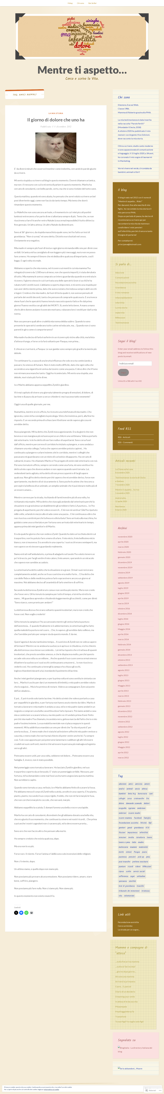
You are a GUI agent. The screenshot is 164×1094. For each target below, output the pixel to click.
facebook (138, 818)
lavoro (149, 837)
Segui (123, 372)
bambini (122, 793)
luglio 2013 (123, 675)
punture (122, 866)
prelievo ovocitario (140, 861)
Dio (147, 798)
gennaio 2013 (124, 706)
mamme (133, 847)
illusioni (122, 832)
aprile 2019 (123, 598)
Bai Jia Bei (92, 3)
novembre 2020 (125, 536)
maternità (119, 312)
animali (130, 788)
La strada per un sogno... (129, 929)
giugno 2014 (123, 624)
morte (121, 852)
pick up (141, 856)
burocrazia (142, 793)
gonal (129, 827)
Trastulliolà (120, 1016)
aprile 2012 (123, 752)
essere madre (134, 813)
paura (144, 852)
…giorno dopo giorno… (125, 971)
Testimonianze (122, 322)
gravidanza (139, 827)
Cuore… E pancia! (123, 986)
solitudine (141, 876)
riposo (121, 871)
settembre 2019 (125, 577)
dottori (147, 803)
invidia (131, 837)
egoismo (132, 808)
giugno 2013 (123, 680)
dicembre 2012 (125, 711)
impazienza (132, 832)
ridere (137, 866)
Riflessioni (120, 317)
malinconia (123, 847)
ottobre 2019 (124, 572)
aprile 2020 (123, 541)
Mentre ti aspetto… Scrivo (127, 489)
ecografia (122, 808)
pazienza (123, 856)
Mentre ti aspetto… (82, 69)
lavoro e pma (124, 842)
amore (147, 784)
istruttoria (140, 837)
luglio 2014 (123, 619)
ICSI (147, 827)
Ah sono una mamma (124, 976)
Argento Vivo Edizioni (139, 135)
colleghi (122, 798)
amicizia (138, 784)
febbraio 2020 (124, 552)
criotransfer (139, 798)
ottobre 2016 (124, 608)
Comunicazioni (122, 277)
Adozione (119, 272)
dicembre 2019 (125, 562)
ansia (137, 788)
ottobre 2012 (124, 721)
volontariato (129, 895)
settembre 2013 (125, 665)
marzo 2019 (123, 603)
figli (150, 822)
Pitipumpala (121, 1006)
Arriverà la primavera (125, 981)
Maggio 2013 (124, 685)
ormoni (129, 852)
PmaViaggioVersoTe (124, 1011)
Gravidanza (120, 287)
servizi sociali (139, 871)
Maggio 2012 (124, 747)
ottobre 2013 (124, 660)
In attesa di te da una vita (126, 1001)
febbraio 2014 (124, 644)
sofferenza (123, 876)
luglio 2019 (123, 588)
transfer (140, 886)
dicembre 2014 (125, 613)
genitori (122, 827)
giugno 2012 (123, 742)
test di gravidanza (127, 886)
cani (151, 793)
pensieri (132, 856)
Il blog (70, 3)
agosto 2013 (123, 670)
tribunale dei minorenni (129, 891)
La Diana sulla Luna (124, 469)
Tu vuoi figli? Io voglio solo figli (129, 1021)
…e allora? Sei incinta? (125, 966)
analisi (121, 788)
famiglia (147, 818)
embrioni (122, 813)
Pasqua (137, 852)
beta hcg (132, 793)
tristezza (146, 891)
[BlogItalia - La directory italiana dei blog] (136, 1051)
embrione (141, 808)
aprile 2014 (123, 634)
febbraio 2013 (124, 701)
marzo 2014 (123, 639)
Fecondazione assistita (125, 282)
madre (141, 842)
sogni (132, 876)
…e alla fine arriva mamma (127, 961)
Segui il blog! (127, 341)
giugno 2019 (123, 593)
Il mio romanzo (122, 292)
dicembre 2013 (125, 655)
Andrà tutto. (120, 498)
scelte (128, 871)
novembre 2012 (125, 716)
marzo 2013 (123, 696)
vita (120, 895)
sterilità (132, 881)
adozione (122, 784)
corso (129, 798)
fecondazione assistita (128, 822)
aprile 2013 (123, 691)
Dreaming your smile (125, 996)
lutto (134, 842)
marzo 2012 (123, 757)
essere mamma (125, 818)
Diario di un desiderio (125, 991)
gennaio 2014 (124, 649)
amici (131, 784)
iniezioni (122, 837)
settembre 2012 (125, 726)
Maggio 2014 (124, 629)
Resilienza (120, 506)
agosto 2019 (123, 583)
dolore (121, 803)
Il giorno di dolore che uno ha (56, 119)
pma (148, 856)
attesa (144, 788)
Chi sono (80, 3)
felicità (143, 822)
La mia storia (56, 113)
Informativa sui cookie (51, 1089)
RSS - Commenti (125, 442)
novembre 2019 (125, 567)
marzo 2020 (123, 547)
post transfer (124, 861)
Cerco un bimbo (125, 926)
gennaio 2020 (124, 557)
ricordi (130, 866)
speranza (123, 881)
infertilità (119, 302)
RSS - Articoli (124, 437)
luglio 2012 (123, 737)
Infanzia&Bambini (123, 297)
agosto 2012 (123, 732)
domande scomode (134, 803)
